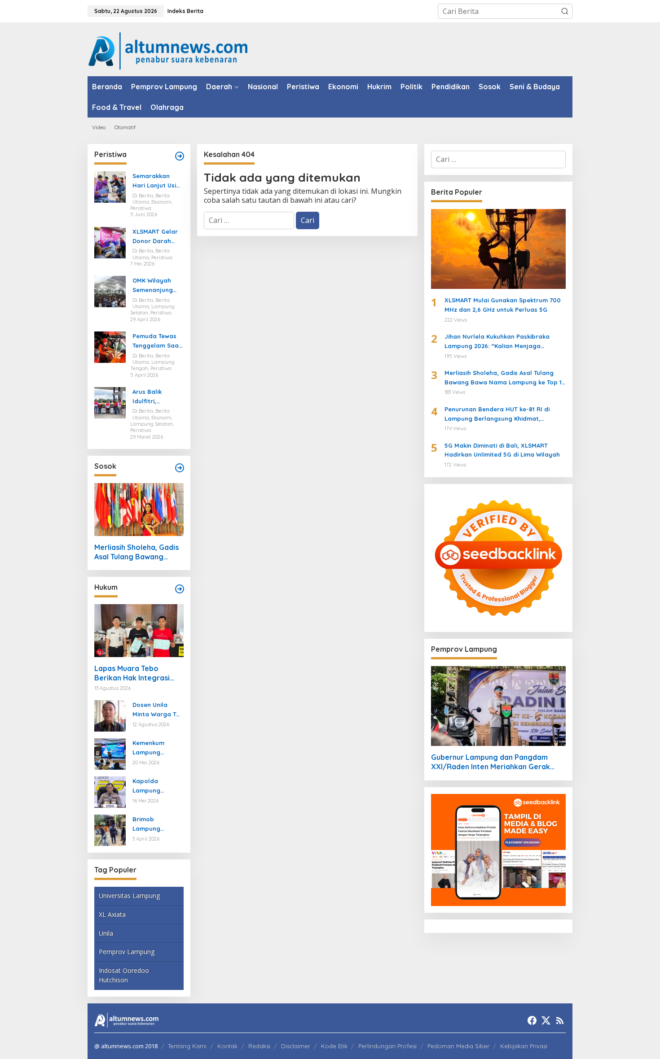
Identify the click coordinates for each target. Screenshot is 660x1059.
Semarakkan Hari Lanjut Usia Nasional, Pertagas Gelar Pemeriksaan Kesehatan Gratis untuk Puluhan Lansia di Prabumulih (156, 181)
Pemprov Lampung (126, 951)
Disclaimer (295, 1046)
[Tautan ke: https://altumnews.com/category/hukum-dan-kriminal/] (179, 589)
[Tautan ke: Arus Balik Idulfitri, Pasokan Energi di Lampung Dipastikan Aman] (110, 402)
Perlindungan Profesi (387, 1046)
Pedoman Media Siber (458, 1046)
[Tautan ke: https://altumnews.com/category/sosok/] (179, 467)
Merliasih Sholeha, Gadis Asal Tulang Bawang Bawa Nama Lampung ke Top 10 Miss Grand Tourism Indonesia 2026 (137, 552)
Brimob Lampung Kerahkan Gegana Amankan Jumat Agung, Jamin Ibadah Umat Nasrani (156, 824)
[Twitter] (546, 1020)
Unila (106, 933)
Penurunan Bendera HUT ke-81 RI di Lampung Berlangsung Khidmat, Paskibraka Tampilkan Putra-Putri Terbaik (497, 414)
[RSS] (560, 1020)
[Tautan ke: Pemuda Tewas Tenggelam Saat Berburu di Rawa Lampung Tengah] (110, 346)
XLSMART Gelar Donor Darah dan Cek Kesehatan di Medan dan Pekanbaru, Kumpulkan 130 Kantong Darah (155, 237)
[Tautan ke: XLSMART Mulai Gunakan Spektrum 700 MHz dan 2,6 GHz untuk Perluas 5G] (498, 249)
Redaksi (259, 1046)
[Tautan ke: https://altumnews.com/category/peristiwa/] (179, 156)
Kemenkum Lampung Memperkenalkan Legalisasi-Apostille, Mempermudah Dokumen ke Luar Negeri (156, 748)
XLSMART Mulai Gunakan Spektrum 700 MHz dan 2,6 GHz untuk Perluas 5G (502, 304)
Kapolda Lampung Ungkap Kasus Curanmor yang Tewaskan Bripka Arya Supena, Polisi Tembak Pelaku (157, 786)
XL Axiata (112, 914)
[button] (564, 11)
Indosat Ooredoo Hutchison (124, 975)
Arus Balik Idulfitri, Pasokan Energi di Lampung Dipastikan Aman (157, 397)
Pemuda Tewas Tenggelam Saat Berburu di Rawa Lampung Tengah (157, 341)
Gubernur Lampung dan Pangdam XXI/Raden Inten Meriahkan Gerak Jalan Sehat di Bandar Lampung (490, 762)
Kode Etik (334, 1046)
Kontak (227, 1046)
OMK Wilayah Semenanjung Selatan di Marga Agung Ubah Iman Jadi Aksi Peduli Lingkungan (156, 286)
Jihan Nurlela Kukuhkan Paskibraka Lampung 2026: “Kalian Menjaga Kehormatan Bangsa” (497, 342)
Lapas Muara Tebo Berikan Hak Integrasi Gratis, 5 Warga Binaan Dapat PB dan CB (135, 673)
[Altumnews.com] (168, 50)
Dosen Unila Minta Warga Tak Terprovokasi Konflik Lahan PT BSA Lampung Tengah (157, 710)
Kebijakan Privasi (523, 1046)
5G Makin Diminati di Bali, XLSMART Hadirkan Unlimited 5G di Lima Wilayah (502, 450)
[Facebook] (532, 1020)
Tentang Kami (187, 1046)
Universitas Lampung (129, 895)
